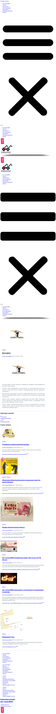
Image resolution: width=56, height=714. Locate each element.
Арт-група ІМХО (6, 3)
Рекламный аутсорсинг (5, 417)
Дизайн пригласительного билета (13, 527)
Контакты (5, 683)
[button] (28, 70)
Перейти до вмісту (4, 1)
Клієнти (4, 12)
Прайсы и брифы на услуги (9, 684)
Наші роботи (5, 9)
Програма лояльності (7, 10)
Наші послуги (6, 6)
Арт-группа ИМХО (8, 356)
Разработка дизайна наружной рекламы (15, 444)
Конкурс (4, 477)
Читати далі (14, 454)
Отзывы (4, 676)
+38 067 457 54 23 (4, 704)
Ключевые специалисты (8, 679)
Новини (4, 5)
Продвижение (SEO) (5, 421)
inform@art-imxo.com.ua (5, 706)
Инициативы (5, 681)
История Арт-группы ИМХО (9, 680)
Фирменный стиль (8, 637)
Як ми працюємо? (7, 8)
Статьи (4, 677)
